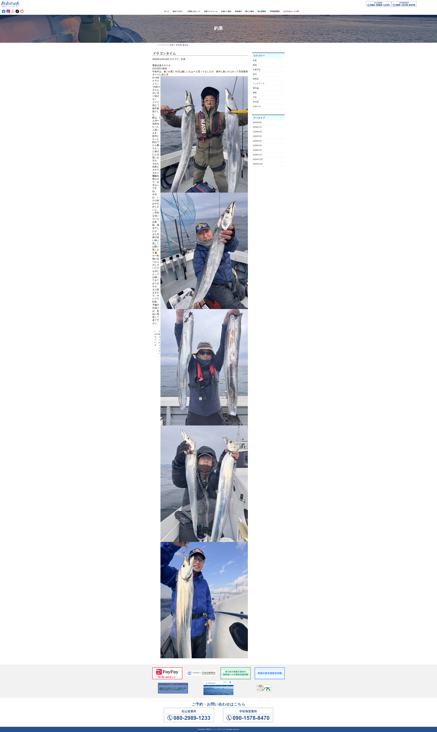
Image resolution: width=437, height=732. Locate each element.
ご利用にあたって (193, 11)
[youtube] (22, 11)
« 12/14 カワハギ (155, 338)
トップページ (162, 45)
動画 (255, 65)
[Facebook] (3, 11)
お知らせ (257, 106)
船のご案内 (249, 11)
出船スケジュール (211, 11)
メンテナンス (258, 83)
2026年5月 (257, 136)
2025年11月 (258, 164)
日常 (255, 97)
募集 (255, 93)
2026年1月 (257, 155)
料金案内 (238, 11)
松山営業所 (262, 11)
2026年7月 (257, 127)
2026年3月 (257, 145)
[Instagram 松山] (8, 11)
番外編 (256, 88)
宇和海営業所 (275, 11)
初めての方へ (178, 11)
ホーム (166, 11)
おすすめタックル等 (291, 11)
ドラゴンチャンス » (159, 342)
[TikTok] (17, 11)
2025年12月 (258, 159)
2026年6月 (257, 132)
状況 (255, 74)
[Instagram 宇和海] (13, 11)
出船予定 (257, 70)
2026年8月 (257, 122)
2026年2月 (257, 150)
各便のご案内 (226, 11)
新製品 (256, 79)
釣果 (172, 45)
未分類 (256, 102)
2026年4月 (257, 141)
